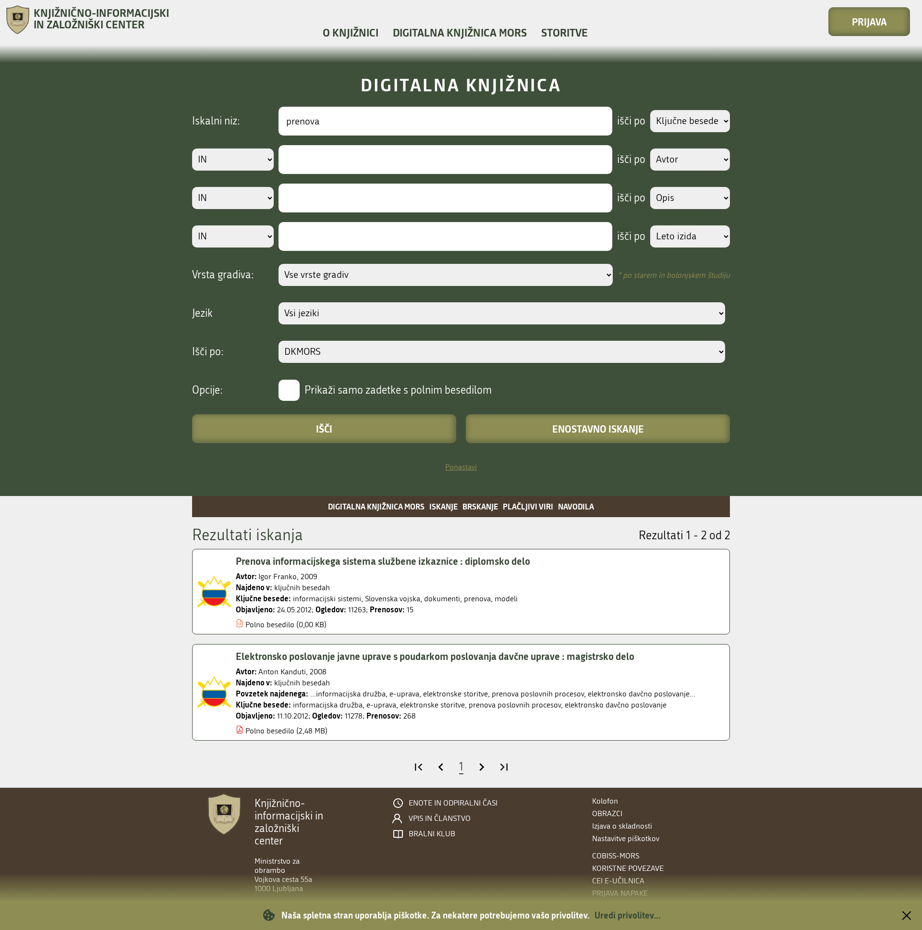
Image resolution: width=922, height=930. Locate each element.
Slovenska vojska (392, 598)
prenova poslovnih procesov (515, 704)
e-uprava (381, 704)
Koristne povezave (628, 868)
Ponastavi (461, 466)
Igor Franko (277, 576)
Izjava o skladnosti (622, 826)
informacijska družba (328, 704)
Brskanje (480, 506)
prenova (477, 598)
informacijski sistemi (327, 598)
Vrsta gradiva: (223, 275)
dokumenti (442, 598)
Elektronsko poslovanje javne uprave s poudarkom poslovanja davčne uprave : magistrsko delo (435, 656)
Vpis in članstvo (440, 818)
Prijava (869, 21)
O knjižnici (350, 32)
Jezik (202, 313)
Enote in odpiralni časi (453, 803)
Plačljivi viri (528, 506)
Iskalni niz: (216, 121)
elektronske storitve (432, 704)
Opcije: (207, 390)
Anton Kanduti (282, 671)
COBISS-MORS (615, 855)
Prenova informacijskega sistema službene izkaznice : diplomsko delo (383, 561)
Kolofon (605, 801)
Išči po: (208, 352)
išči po (631, 121)
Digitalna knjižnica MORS (460, 32)
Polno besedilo (269, 624)
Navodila (576, 506)
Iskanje (443, 506)
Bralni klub (432, 834)
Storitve (564, 32)
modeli (506, 598)
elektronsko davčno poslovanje (616, 704)
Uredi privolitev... (627, 915)
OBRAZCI (607, 813)
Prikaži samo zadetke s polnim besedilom (398, 390)
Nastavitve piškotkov (625, 838)
